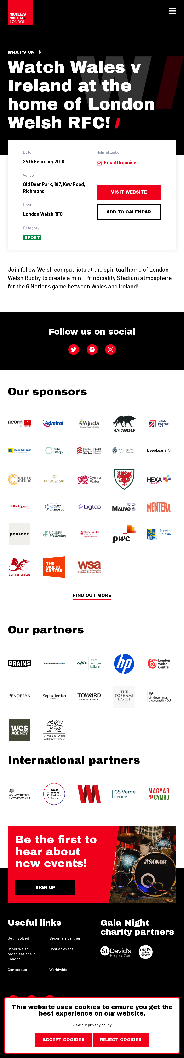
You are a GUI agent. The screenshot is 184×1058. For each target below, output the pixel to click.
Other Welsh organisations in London (21, 953)
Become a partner (64, 938)
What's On (21, 52)
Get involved (18, 938)
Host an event (61, 948)
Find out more (92, 595)
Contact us (17, 969)
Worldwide (58, 969)
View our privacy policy (92, 1025)
